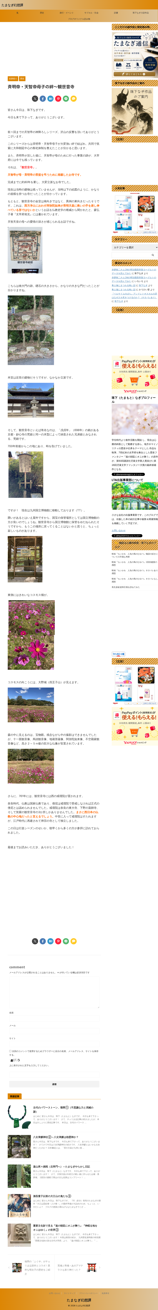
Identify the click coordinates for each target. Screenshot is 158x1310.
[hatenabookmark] (50, 99)
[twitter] (35, 99)
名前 (11, 1012)
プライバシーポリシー (88, 1293)
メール (12, 1025)
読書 (116, 12)
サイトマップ (69, 1293)
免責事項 (105, 1293)
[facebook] (43, 99)
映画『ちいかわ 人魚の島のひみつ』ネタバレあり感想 (135, 572)
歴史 (42, 12)
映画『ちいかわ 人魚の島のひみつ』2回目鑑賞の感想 (134, 563)
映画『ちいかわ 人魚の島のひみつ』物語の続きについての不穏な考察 (135, 555)
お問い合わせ (119, 530)
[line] (66, 99)
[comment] (74, 99)
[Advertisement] (54, 50)
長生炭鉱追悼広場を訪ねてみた (126, 587)
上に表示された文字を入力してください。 (29, 1065)
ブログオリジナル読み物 (79, 19)
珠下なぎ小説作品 (141, 12)
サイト (12, 1038)
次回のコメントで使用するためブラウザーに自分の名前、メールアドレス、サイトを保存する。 (53, 1053)
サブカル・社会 (91, 12)
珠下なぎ (143, 285)
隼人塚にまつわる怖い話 (123, 285)
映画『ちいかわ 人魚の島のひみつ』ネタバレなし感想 (135, 580)
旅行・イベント (67, 12)
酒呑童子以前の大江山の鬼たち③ (52, 1196)
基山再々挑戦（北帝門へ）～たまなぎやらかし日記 (61, 1166)
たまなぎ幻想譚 (12, 5)
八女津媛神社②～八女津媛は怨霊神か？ (56, 1137)
